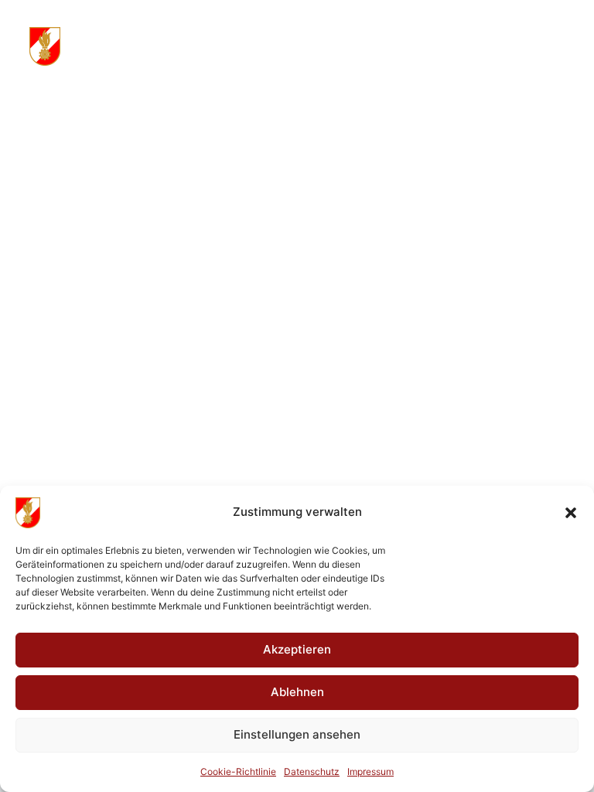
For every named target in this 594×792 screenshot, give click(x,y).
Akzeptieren (297, 649)
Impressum (370, 771)
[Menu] (558, 46)
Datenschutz (312, 771)
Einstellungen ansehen (297, 734)
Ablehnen (297, 691)
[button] (571, 513)
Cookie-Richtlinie (238, 771)
